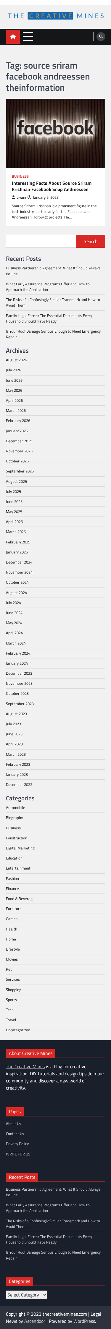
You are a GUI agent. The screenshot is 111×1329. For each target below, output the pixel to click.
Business (20, 176)
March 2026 (16, 410)
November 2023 (19, 683)
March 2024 (16, 643)
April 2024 (14, 633)
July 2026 (13, 370)
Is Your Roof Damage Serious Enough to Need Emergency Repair (53, 334)
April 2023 (14, 744)
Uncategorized (18, 1030)
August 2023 (16, 714)
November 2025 (19, 451)
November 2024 (19, 572)
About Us (13, 1123)
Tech (10, 1010)
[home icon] (13, 37)
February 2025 (18, 542)
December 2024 (19, 562)
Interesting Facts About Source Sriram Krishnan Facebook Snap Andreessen (51, 186)
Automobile (15, 807)
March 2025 (16, 532)
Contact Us (15, 1134)
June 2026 (14, 380)
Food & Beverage (20, 898)
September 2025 (20, 471)
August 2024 (16, 592)
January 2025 (17, 552)
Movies (12, 959)
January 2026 (17, 431)
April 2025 (14, 522)
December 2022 (19, 784)
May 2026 (14, 390)
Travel (11, 1020)
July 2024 (13, 603)
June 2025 (14, 501)
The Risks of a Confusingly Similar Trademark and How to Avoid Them (53, 302)
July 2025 (13, 491)
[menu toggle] (28, 36)
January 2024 (17, 663)
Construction (16, 838)
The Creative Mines (25, 1066)
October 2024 (17, 582)
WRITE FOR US (18, 1154)
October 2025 (17, 461)
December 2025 (19, 441)
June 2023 (14, 734)
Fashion (12, 878)
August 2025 (16, 481)
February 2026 (18, 420)
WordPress (84, 1321)
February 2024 (18, 653)
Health (11, 929)
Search (91, 241)
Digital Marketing (20, 848)
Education (14, 858)
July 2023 (13, 724)
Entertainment (18, 868)
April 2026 (14, 400)
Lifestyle (13, 949)
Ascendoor (34, 1321)
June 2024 (14, 613)
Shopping (13, 990)
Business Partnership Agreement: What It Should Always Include (53, 270)
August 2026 (16, 360)
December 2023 (19, 673)
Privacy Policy (17, 1144)
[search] (100, 36)
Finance (12, 888)
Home (11, 939)
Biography (14, 817)
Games (11, 919)
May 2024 (14, 623)
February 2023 (18, 764)
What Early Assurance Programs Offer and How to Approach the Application (48, 286)
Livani (21, 197)
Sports (11, 1000)
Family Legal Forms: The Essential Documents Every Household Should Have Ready (49, 318)
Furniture (14, 909)
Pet (9, 969)
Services (13, 979)
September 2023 (20, 704)
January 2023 (17, 774)
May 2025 (14, 511)
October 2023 (17, 693)
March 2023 (16, 754)
